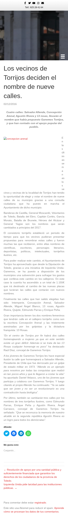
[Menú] (62, 56)
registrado (40, 502)
